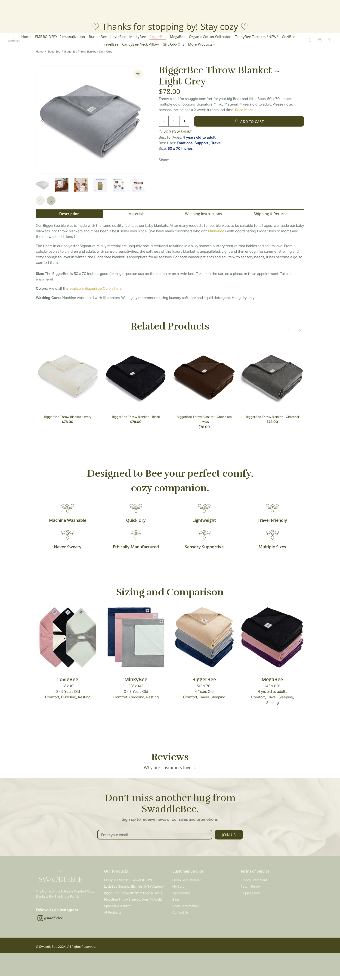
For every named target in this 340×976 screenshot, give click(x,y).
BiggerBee (53, 51)
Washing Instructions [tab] (203, 213)
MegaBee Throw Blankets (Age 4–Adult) (133, 899)
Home (39, 51)
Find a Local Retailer (186, 880)
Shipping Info (250, 893)
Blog (175, 899)
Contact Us (180, 912)
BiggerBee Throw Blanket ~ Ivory (67, 417)
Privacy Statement (254, 880)
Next (138, 120)
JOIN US (229, 834)
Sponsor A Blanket (117, 906)
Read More (244, 110)
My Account (181, 893)
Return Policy (250, 887)
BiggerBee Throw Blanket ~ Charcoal (272, 417)
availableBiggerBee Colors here (95, 288)
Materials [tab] (136, 213)
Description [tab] (69, 213)
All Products (112, 912)
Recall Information (185, 906)
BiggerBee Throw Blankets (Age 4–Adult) (134, 893)
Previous (42, 120)
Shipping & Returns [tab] (270, 213)
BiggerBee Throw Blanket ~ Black (136, 417)
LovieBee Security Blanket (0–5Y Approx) (134, 887)
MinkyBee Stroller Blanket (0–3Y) (128, 880)
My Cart (178, 887)
